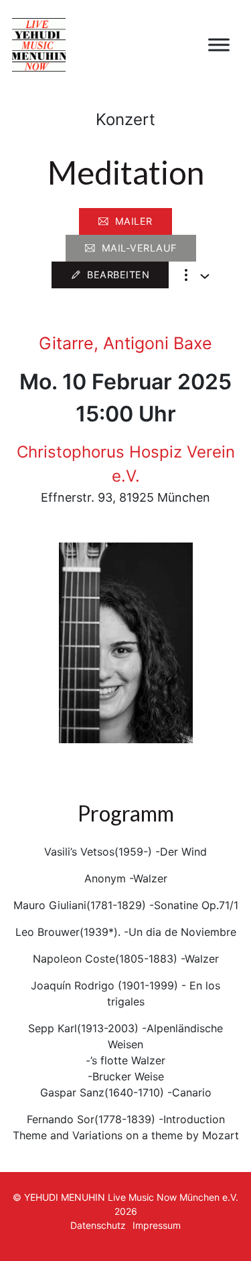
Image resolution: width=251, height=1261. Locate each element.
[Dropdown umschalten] (204, 276)
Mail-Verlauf (139, 248)
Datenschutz (98, 1225)
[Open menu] (219, 45)
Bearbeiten (118, 274)
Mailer (134, 221)
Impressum (157, 1225)
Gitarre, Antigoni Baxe (125, 343)
